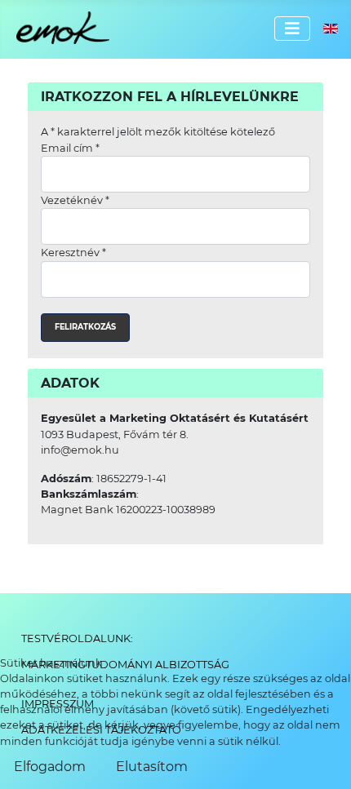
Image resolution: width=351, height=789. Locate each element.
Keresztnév (73, 252)
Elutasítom (152, 766)
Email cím (70, 148)
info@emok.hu (80, 450)
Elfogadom (50, 766)
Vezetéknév (75, 200)
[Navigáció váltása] (292, 28)
